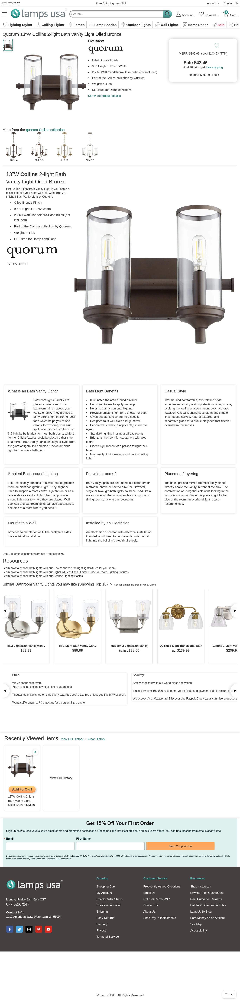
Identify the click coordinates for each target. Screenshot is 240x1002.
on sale (46, 694)
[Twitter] (19, 929)
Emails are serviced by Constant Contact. (54, 858)
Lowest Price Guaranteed (206, 893)
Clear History (96, 739)
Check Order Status (109, 899)
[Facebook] (9, 929)
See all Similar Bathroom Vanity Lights (135, 584)
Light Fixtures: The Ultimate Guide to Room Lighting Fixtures (91, 572)
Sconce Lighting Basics (68, 575)
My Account (104, 893)
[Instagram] (29, 929)
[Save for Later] (216, 45)
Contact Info (14, 912)
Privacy (101, 930)
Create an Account (108, 905)
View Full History (72, 739)
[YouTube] (48, 929)
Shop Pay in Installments (159, 918)
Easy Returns (105, 918)
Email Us (149, 893)
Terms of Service (107, 936)
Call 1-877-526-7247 (156, 899)
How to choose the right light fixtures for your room (84, 568)
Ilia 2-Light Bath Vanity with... (26, 645)
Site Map (196, 924)
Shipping (102, 911)
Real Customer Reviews (206, 899)
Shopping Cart (105, 886)
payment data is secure (213, 690)
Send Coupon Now (180, 846)
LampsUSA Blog (201, 911)
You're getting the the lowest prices (34, 686)
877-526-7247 (11, 3)
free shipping (214, 67)
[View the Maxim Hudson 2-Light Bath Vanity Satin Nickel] (129, 616)
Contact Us (230, 3)
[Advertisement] (120, 963)
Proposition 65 (55, 553)
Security (101, 924)
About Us (213, 3)
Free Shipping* (111, 3)
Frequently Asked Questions (161, 886)
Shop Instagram (200, 886)
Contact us (47, 702)
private (188, 690)
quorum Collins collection (45, 130)
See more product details (104, 95)
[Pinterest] (38, 929)
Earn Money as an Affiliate (207, 918)
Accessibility (198, 930)
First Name (83, 838)
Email (10, 838)
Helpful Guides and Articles (208, 905)
